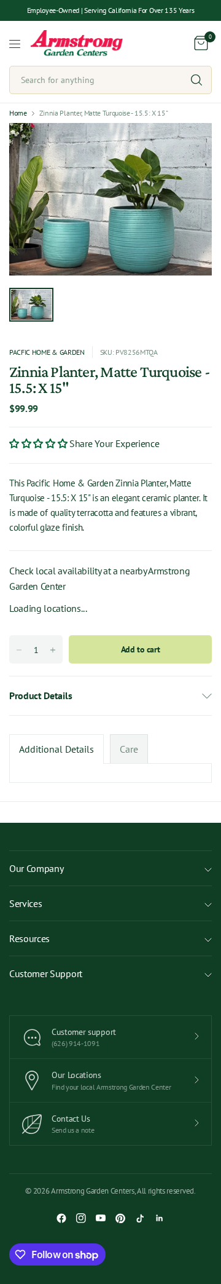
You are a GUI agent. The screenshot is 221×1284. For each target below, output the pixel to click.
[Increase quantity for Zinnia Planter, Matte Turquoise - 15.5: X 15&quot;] (53, 650)
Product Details (40, 695)
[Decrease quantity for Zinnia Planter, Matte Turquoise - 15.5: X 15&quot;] (19, 650)
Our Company (36, 868)
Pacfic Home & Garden (47, 352)
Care (129, 749)
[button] (39, 443)
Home (18, 113)
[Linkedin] (159, 1218)
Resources (29, 938)
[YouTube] (100, 1218)
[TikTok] (140, 1218)
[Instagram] (81, 1218)
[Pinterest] (120, 1218)
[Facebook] (61, 1218)
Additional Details (56, 749)
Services (25, 903)
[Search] (196, 80)
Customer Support (45, 973)
